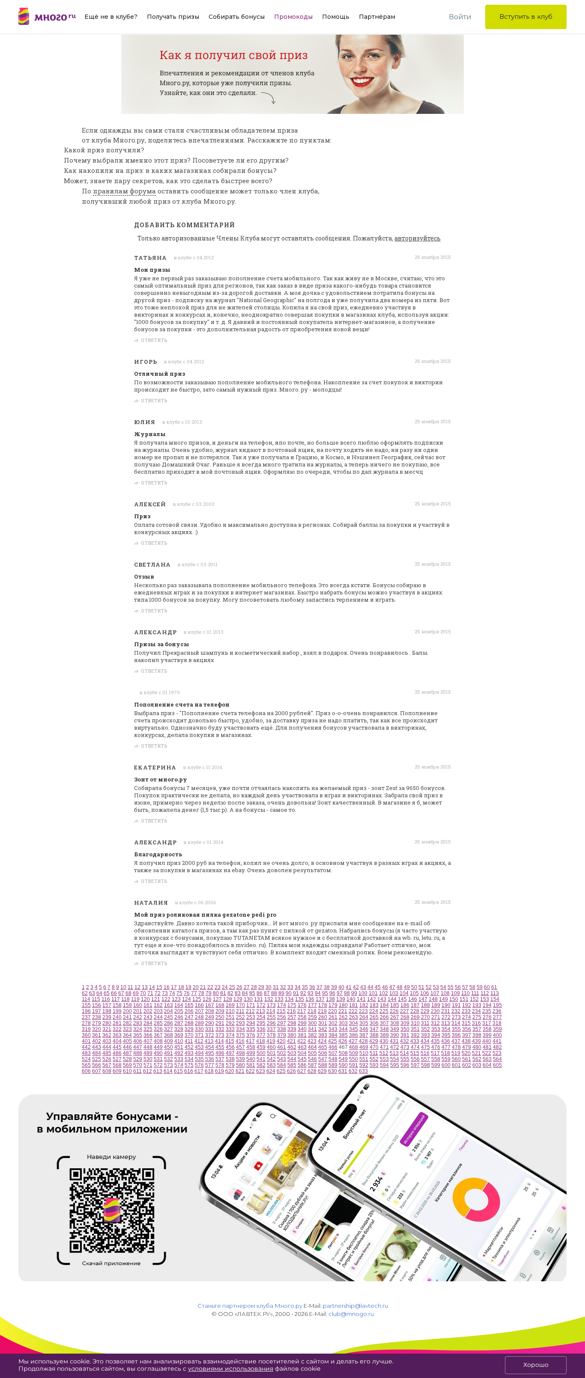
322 (117, 1029)
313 (445, 1023)
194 (487, 1005)
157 (106, 1005)
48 (400, 987)
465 (322, 1047)
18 (181, 987)
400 (497, 1035)
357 (476, 1029)
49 (407, 987)
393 (425, 1035)
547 (322, 1059)
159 (127, 1005)
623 (260, 1071)
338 (281, 1029)
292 (230, 1023)
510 (363, 1053)
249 (209, 1017)
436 (445, 1041)
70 (143, 993)
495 (209, 1053)
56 (458, 987)
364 (127, 1035)
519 (455, 1053)
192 (466, 1005)
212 (250, 1011)
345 (353, 1029)
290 (209, 1023)
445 (117, 1047)
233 (466, 1011)
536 (209, 1059)
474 (415, 1047)
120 (145, 999)
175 (291, 1005)
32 (283, 987)
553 (384, 1059)
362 (106, 1035)
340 (302, 1029)
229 (425, 1011)
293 (240, 1023)
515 (414, 1053)
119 (135, 999)
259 (312, 1017)
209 (219, 1011)
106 (424, 993)
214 (270, 1011)
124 (186, 999)
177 (312, 1005)
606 (86, 1071)
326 (158, 1029)
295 (261, 1023)
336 (261, 1029)
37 (319, 987)
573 (168, 1065)
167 (209, 1005)
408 (158, 1041)
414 (219, 1041)
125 (196, 999)
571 (147, 1065)
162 (158, 1005)
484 (96, 1053)
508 (343, 1053)
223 (363, 1011)
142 (371, 999)
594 (384, 1065)
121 (155, 999)
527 (117, 1059)
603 (476, 1065)
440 (486, 1041)
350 (404, 1029)
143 (381, 999)
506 (322, 1053)
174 (281, 1005)
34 (298, 987)
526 (106, 1059)
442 (86, 1047)
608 (106, 1071)
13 (145, 987)
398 (476, 1035)
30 (269, 987)
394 (435, 1035)
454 (209, 1047)
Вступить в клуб (525, 16)
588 (322, 1065)
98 (347, 993)
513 (394, 1053)
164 (178, 1005)
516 (425, 1053)
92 (303, 993)
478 (456, 1047)
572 (158, 1065)
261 (332, 1017)
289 (199, 1023)
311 (425, 1023)
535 (199, 1059)
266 (384, 1017)
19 (188, 987)
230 (435, 1011)
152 (474, 999)
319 (86, 1029)
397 (466, 1035)
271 (435, 1017)
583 (271, 1065)
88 (274, 993)
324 (137, 1029)
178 (322, 1005)
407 (147, 1041)
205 (178, 1011)
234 (476, 1011)
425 (332, 1041)
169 (230, 1005)
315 (466, 1023)
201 (137, 1011)
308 (394, 1023)
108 (445, 993)
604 (487, 1065)
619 (219, 1071)
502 (281, 1053)
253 (250, 1017)
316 (476, 1023)
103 (393, 993)
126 (207, 999)
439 (476, 1041)
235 (486, 1011)
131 (258, 999)
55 (451, 987)
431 (394, 1041)
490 (158, 1053)
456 (230, 1047)
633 (363, 1071)
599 (435, 1065)
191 (456, 1005)
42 (356, 987)
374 (230, 1035)
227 (404, 1011)
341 (312, 1029)
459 (261, 1047)
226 (394, 1011)
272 (446, 1017)
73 (165, 993)
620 (229, 1071)
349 (394, 1029)
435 (435, 1041)
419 (270, 1041)
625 (281, 1071)
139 (340, 999)
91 (296, 993)
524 (86, 1059)
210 (230, 1011)
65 (107, 993)
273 (456, 1017)
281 (117, 1023)
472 (394, 1047)
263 (353, 1017)
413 (209, 1041)
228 (414, 1011)
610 (127, 1071)
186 (404, 1005)
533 (178, 1059)
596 (404, 1065)
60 (487, 987)
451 (178, 1047)
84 (245, 993)
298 (291, 1023)
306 (374, 1023)
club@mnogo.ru (351, 1313)
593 (374, 1065)
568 (117, 1065)
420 (281, 1041)
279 (96, 1023)
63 (92, 993)
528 (127, 1059)
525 (96, 1059)
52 (429, 987)
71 (150, 993)
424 (322, 1041)
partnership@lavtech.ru (355, 1305)
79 (209, 993)
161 (147, 1005)
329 (189, 1029)
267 (394, 1017)
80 (216, 993)
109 (455, 993)
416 (240, 1041)
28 (254, 987)
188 (425, 1005)
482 (497, 1047)
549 (343, 1059)
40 (341, 987)
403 (106, 1041)
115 (96, 999)
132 (268, 999)
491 (168, 1053)
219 (322, 1011)
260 (322, 1017)
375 (240, 1035)
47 (392, 987)
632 (353, 1071)
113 (494, 993)
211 (240, 1011)
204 (168, 1011)
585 (291, 1065)
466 (332, 1047)
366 (147, 1035)
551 (363, 1059)
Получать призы (173, 17)
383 (322, 1035)
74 (172, 993)
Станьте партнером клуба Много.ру (249, 1305)
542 (271, 1059)
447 (137, 1047)
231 (445, 1011)
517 (435, 1053)
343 (332, 1029)
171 (250, 1005)
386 (353, 1035)
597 (415, 1065)
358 (487, 1029)
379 (281, 1035)
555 (404, 1059)
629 (322, 1071)
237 (86, 1017)
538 (230, 1059)
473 (404, 1047)
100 (362, 993)
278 (86, 1023)
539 (240, 1059)
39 (334, 987)
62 (85, 993)
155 (86, 1005)
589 (332, 1065)
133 (279, 999)
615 (178, 1071)
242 (137, 1017)
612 (147, 1071)
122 (165, 999)
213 (260, 1011)
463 (302, 1047)
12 (137, 987)
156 (96, 1005)
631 (342, 1071)
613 (157, 1071)
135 (299, 999)
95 (325, 993)
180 (343, 1005)
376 (250, 1035)
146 (412, 999)
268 (404, 1017)
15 (159, 987)
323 (127, 1029)
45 (378, 987)
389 (384, 1035)
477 (446, 1047)
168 (219, 1005)
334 (240, 1029)
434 (425, 1041)
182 (363, 1005)
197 (96, 1011)
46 (385, 987)
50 (414, 987)
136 (309, 999)
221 (342, 1011)
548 (332, 1059)
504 (302, 1053)
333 (230, 1029)
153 (484, 999)
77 (194, 993)
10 (123, 987)
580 (240, 1065)
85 (252, 993)
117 (115, 999)
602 (466, 1065)
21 (203, 987)
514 (404, 1053)
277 (497, 1017)
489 (147, 1053)
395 (446, 1035)
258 (302, 1017)
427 (353, 1041)
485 (106, 1053)
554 (394, 1059)
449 (158, 1047)
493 (189, 1053)
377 (261, 1035)
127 (217, 999)
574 (178, 1065)
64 (99, 993)
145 (402, 999)
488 (137, 1053)
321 (106, 1029)
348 (384, 1029)
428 (363, 1041)
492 (178, 1053)
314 (455, 1023)
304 (353, 1023)
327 (168, 1029)
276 (487, 1017)
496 (219, 1053)
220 (332, 1011)
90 (289, 993)
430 (383, 1041)
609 (117, 1071)
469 (363, 1047)
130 (248, 999)
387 (363, 1035)
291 (219, 1023)
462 (291, 1047)
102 (383, 993)
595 (394, 1065)
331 (209, 1029)
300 (312, 1023)
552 (374, 1059)
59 (480, 987)
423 (311, 1041)
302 (332, 1023)
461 (281, 1047)
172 (261, 1005)
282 (127, 1023)
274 (466, 1017)
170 (240, 1005)
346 (363, 1029)
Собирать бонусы (237, 17)
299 (302, 1023)
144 (392, 999)
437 (455, 1041)
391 (404, 1035)
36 (312, 987)
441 (496, 1041)
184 (384, 1005)
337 (271, 1029)
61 (494, 987)
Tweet (440, 341)
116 (105, 999)
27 (247, 987)
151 (464, 999)
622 (250, 1071)
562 (476, 1059)
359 (497, 1029)
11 (130, 987)
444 (106, 1047)
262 (343, 1017)
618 (209, 1071)
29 (261, 987)
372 (209, 1035)
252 (240, 1017)
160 (137, 1005)
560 (456, 1059)
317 (486, 1023)
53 (436, 987)
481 (487, 1047)
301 (322, 1023)
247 (189, 1017)
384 (332, 1035)
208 (209, 1011)
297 (281, 1023)
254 (261, 1017)
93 (310, 993)
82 (230, 993)
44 (370, 987)
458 (250, 1047)
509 (353, 1053)
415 (229, 1041)
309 (404, 1023)
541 (261, 1059)
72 (158, 993)
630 (332, 1071)
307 (384, 1023)
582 (261, 1065)
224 (373, 1011)
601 (456, 1065)
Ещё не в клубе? (110, 17)
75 (179, 993)
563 (487, 1059)
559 (446, 1059)
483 (86, 1053)
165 (189, 1005)
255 (271, 1017)
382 (312, 1035)
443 (96, 1047)
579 (230, 1065)
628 (311, 1071)
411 (189, 1041)
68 (128, 993)
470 (374, 1047)
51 (421, 987)
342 (322, 1029)
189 (435, 1005)
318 (496, 1023)
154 (494, 999)
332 (219, 1029)
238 (96, 1017)
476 (435, 1047)
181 (353, 1005)
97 (340, 993)
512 (383, 1053)
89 (281, 993)
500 (261, 1053)
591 (353, 1065)
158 (117, 1005)
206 (189, 1011)
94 (318, 993)
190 (446, 1005)
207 (199, 1011)
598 (425, 1065)
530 (147, 1059)
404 (117, 1041)
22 (210, 987)
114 (86, 999)
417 (250, 1041)
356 (466, 1029)
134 (289, 999)
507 (332, 1053)
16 (167, 987)
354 (446, 1029)
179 (332, 1005)
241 (127, 1017)
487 (127, 1053)
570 (137, 1065)
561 (466, 1059)
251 (230, 1017)
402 (96, 1041)
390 (394, 1035)
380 (291, 1035)
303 (343, 1023)
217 (301, 1011)
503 (291, 1053)
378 (271, 1035)
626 (291, 1071)
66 (114, 993)
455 (219, 1047)
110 (465, 993)
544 (291, 1059)
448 (147, 1047)
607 (96, 1071)
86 (260, 993)
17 (174, 987)
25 (232, 987)
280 (106, 1023)
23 (218, 987)
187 (415, 1005)
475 (425, 1047)
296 (271, 1023)
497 (230, 1053)
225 (383, 1011)
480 (476, 1047)
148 (433, 999)
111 (475, 993)
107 (434, 993)
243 (147, 1017)
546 (312, 1059)
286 (168, 1023)
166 (199, 1005)
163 (168, 1005)
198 (106, 1011)
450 (168, 1047)
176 (302, 1005)
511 (374, 1053)
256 (281, 1017)
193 (476, 1005)
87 (267, 993)
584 (281, 1065)
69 (136, 993)
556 (415, 1059)
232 (455, 1011)
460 (271, 1047)
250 (219, 1017)
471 (384, 1047)
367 (158, 1035)
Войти (460, 17)
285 (158, 1023)
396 (456, 1035)
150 (453, 999)
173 (271, 1005)
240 (117, 1017)
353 (435, 1029)
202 (147, 1011)
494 (199, 1053)
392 (415, 1035)
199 (117, 1011)
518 (445, 1053)
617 (198, 1071)
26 (239, 987)
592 (363, 1065)
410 (178, 1041)
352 (425, 1029)
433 (414, 1041)
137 (320, 999)
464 (312, 1047)
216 (291, 1011)
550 (353, 1059)
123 (176, 999)
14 (152, 987)
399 (487, 1035)
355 (456, 1029)
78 (201, 993)
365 (137, 1035)
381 (302, 1035)
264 (363, 1017)
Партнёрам (377, 17)
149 (443, 999)
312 (435, 1023)
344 (343, 1029)
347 (374, 1029)
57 (465, 987)
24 (225, 987)
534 (189, 1059)
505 (312, 1053)
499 (250, 1053)
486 (117, 1053)
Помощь (335, 17)
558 (435, 1059)
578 (219, 1065)
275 (476, 1017)
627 (301, 1071)
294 (250, 1023)
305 (363, 1023)
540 (250, 1059)
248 (199, 1017)
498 (240, 1053)
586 (302, 1065)
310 (415, 1023)
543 (281, 1059)
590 (343, 1065)
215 (281, 1011)
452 (189, 1047)
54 (443, 987)
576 (199, 1065)
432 (404, 1041)
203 (158, 1011)
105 (414, 993)
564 (497, 1059)
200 (127, 1011)
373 (219, 1035)
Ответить (154, 340)
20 (196, 987)
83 (238, 993)
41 (349, 987)
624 (270, 1071)
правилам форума (124, 191)
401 (86, 1041)
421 (291, 1041)
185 (394, 1005)
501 (271, 1053)
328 (178, 1029)
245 (168, 1017)
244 (158, 1017)
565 (86, 1065)
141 (361, 999)
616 (188, 1071)
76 (187, 993)
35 (305, 987)
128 (227, 999)
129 (237, 999)
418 (260, 1041)
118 (125, 999)
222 (353, 1011)
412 (198, 1041)
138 (330, 999)
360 (86, 1035)
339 (291, 1029)
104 (404, 993)
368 (168, 1035)
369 (178, 1035)
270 (425, 1017)
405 (127, 1041)
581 (250, 1065)
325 (147, 1029)
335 (250, 1029)
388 (374, 1035)
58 (472, 987)
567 (106, 1065)
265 (374, 1017)
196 (86, 1011)
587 (312, 1065)
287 (178, 1023)
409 (168, 1041)
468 (353, 1047)
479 (466, 1047)
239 (106, 1017)
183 (374, 1005)
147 (422, 999)
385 (343, 1035)
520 (466, 1053)
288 (189, 1023)
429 (373, 1041)
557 (425, 1059)
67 (121, 993)
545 (302, 1059)
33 (290, 987)
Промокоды (293, 17)
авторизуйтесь (417, 238)
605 (497, 1065)
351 (415, 1029)
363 (117, 1035)
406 (137, 1041)
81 (223, 993)
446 (127, 1047)
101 (373, 993)
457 (240, 1047)
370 (189, 1035)
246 (178, 1017)
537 (219, 1059)
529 (137, 1059)
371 (199, 1035)
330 (199, 1029)
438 (466, 1041)
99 (354, 993)
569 (127, 1065)
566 (96, 1065)
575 (189, 1065)
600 (446, 1065)
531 (158, 1059)
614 (168, 1071)
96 (332, 993)
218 (311, 1011)
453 (199, 1047)
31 (276, 987)
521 (476, 1053)
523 (496, 1053)
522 (486, 1053)
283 (137, 1023)
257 (291, 1017)
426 (342, 1041)
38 (327, 987)
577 (209, 1065)
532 (168, 1059)
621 (240, 1071)
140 (350, 999)
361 (96, 1035)
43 (363, 987)
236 (496, 1011)
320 (96, 1029)
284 (147, 1023)
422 (301, 1041)
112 (485, 993)
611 (137, 1071)
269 (415, 1017)
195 (497, 1005)
